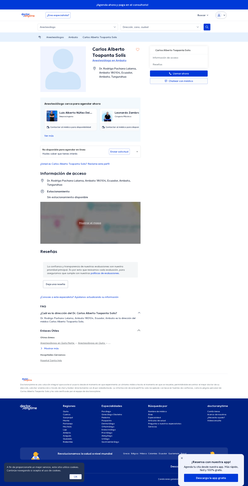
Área (150, 414)
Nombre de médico (157, 411)
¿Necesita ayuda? (216, 417)
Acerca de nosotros (216, 414)
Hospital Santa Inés (51, 360)
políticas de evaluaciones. (105, 273)
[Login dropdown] (221, 15)
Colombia (152, 453)
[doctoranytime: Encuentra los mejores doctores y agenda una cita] (40, 37)
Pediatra (106, 417)
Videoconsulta (214, 420)
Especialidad (154, 417)
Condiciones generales (169, 479)
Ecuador (163, 453)
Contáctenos (213, 411)
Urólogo (105, 438)
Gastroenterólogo (110, 442)
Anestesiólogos (55, 37)
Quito (65, 411)
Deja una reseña (55, 284)
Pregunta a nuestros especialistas (164, 423)
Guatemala (174, 453)
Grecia (126, 453)
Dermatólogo (108, 423)
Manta (66, 420)
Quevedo (67, 438)
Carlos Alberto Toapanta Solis (100, 37)
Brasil (183, 453)
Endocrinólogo (109, 429)
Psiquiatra (107, 420)
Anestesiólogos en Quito (92, 343)
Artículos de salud (157, 420)
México (143, 453)
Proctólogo (107, 432)
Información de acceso (165, 57)
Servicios (152, 426)
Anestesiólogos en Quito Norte (57, 343)
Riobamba (68, 442)
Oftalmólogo (108, 426)
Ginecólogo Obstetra (112, 414)
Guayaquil (68, 417)
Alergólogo (107, 435)
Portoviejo (68, 423)
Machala (67, 426)
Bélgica (135, 453)
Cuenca (67, 414)
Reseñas (157, 64)
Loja (65, 429)
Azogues (67, 435)
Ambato (73, 37)
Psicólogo (106, 411)
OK (75, 476)
